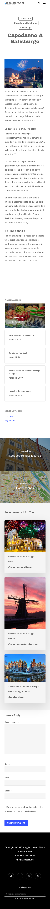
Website (8, 791)
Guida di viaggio (27, 557)
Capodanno (25, 18)
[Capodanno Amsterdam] (25, 613)
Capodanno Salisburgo (25, 23)
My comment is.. (11, 722)
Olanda (11, 639)
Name (7, 764)
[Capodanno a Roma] (25, 546)
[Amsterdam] (25, 678)
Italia (10, 562)
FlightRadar (10, 420)
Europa (35, 687)
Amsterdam (13, 687)
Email (7, 777)
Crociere (8, 416)
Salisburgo (25, 27)
